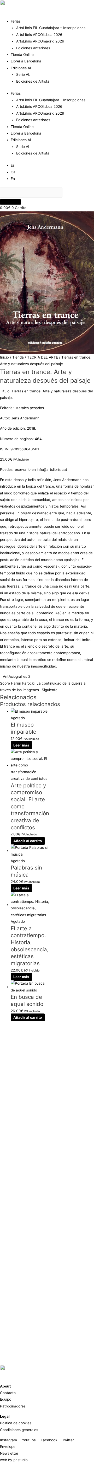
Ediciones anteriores (33, 48)
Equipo (5, 1399)
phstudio (20, 1460)
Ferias (16, 21)
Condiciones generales (19, 1430)
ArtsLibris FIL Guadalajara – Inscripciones (50, 28)
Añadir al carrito (27, 841)
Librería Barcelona (26, 61)
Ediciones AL (21, 68)
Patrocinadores (13, 1406)
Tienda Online (22, 54)
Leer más (21, 745)
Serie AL (23, 74)
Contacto (8, 1393)
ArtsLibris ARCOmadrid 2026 (40, 41)
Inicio (4, 357)
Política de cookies (15, 1423)
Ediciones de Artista (32, 81)
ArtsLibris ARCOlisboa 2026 (39, 35)
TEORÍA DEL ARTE (42, 357)
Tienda (18, 357)
